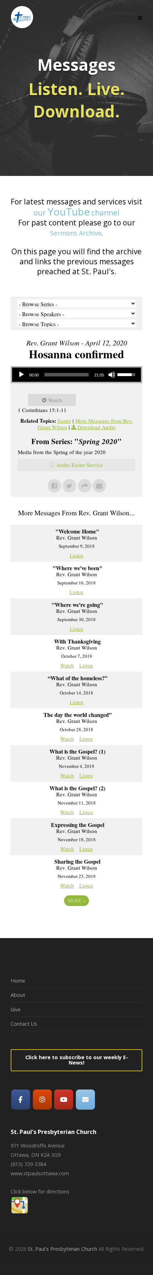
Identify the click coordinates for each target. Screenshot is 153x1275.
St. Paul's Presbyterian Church (62, 1248)
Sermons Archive (75, 233)
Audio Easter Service (79, 464)
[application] (76, 375)
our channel (76, 213)
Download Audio (97, 427)
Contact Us (24, 1023)
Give (16, 1009)
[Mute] (111, 374)
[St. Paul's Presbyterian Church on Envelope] (85, 1099)
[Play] (21, 374)
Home (18, 980)
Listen (76, 555)
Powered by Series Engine (76, 920)
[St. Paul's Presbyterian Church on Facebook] (20, 1099)
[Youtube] (63, 1099)
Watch (55, 400)
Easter (64, 420)
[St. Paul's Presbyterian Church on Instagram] (42, 1099)
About (18, 995)
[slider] (66, 374)
